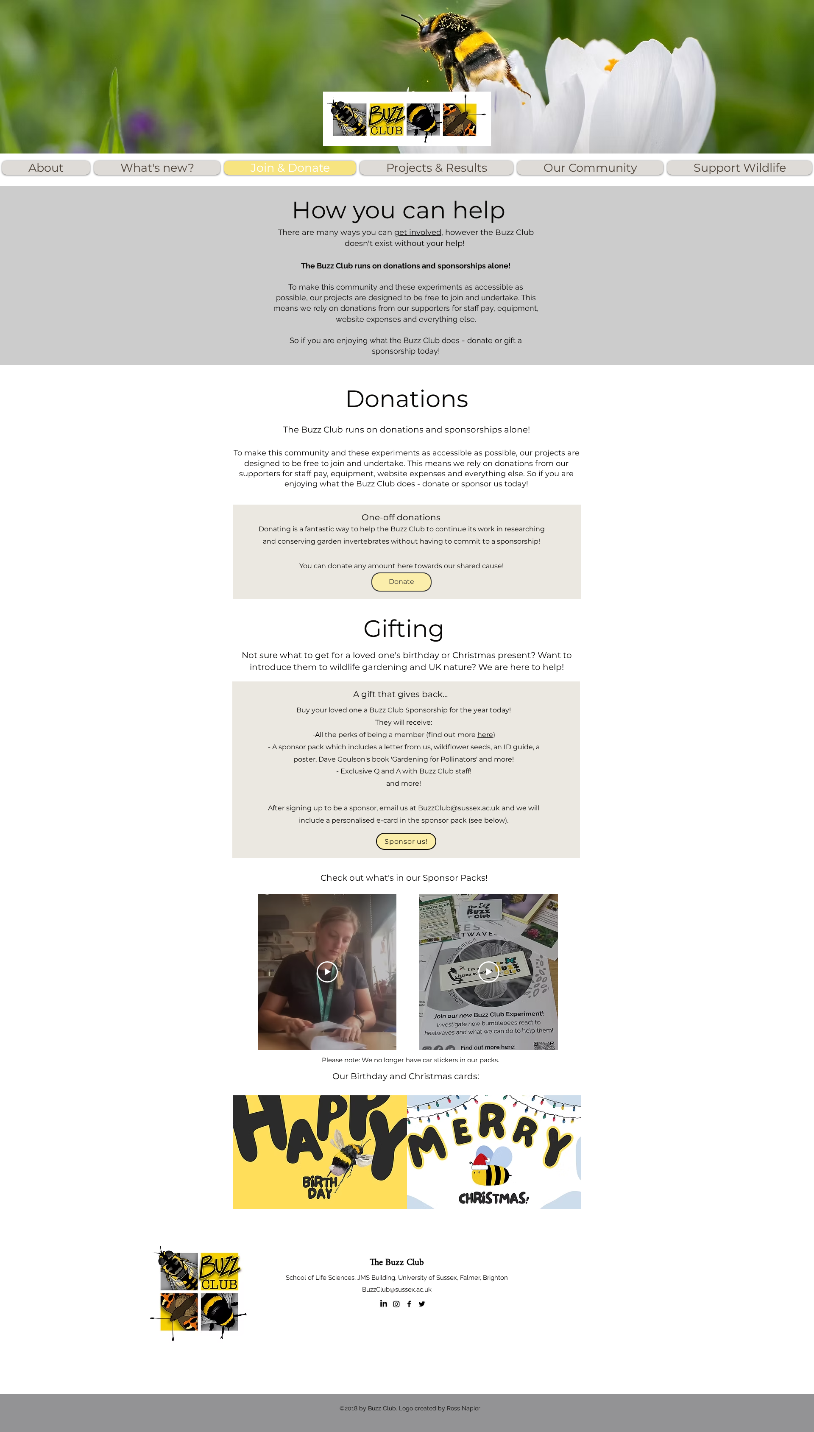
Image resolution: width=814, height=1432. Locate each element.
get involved (417, 232)
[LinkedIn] (383, 1304)
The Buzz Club (397, 1262)
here (485, 735)
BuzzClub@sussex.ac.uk (459, 808)
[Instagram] (396, 1304)
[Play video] (327, 972)
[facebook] (409, 1304)
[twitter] (422, 1304)
